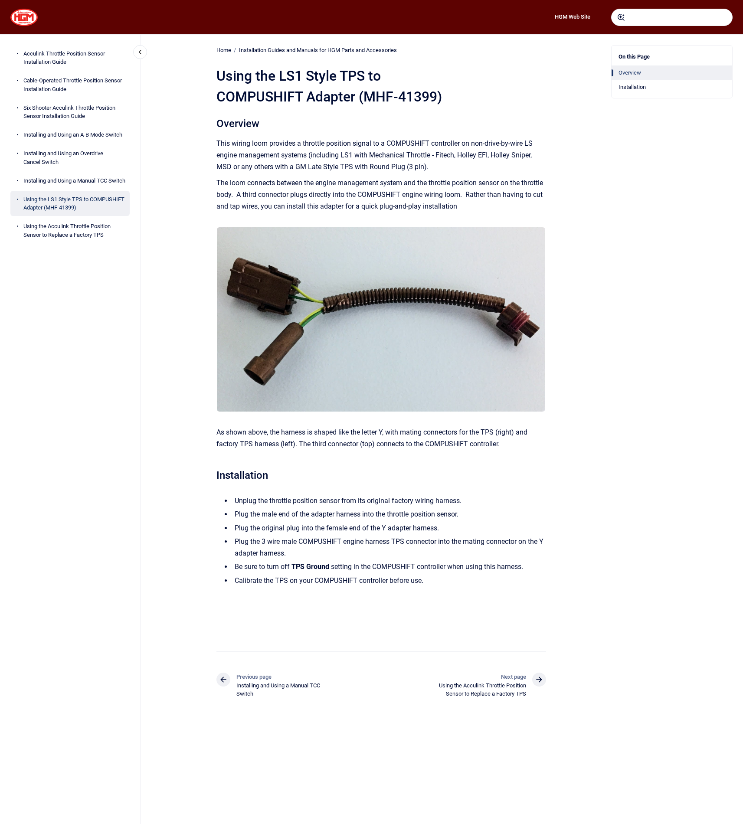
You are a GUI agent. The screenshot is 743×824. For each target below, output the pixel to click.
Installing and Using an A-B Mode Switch (72, 134)
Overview (630, 72)
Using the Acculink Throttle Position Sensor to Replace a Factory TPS (67, 230)
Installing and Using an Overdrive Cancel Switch (63, 157)
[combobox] (672, 17)
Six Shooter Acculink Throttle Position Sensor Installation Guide (69, 112)
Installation (632, 87)
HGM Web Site (572, 16)
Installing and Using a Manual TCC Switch (74, 180)
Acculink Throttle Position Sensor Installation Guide (64, 57)
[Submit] (621, 17)
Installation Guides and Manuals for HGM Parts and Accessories (318, 50)
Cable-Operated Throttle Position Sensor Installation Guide (72, 84)
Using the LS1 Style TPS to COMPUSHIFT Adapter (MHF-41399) (73, 203)
